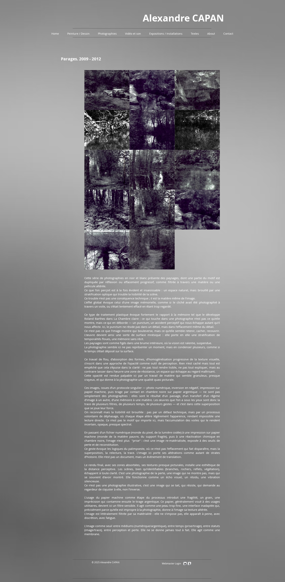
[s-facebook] (189, 563)
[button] (78, 33)
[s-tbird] (185, 563)
